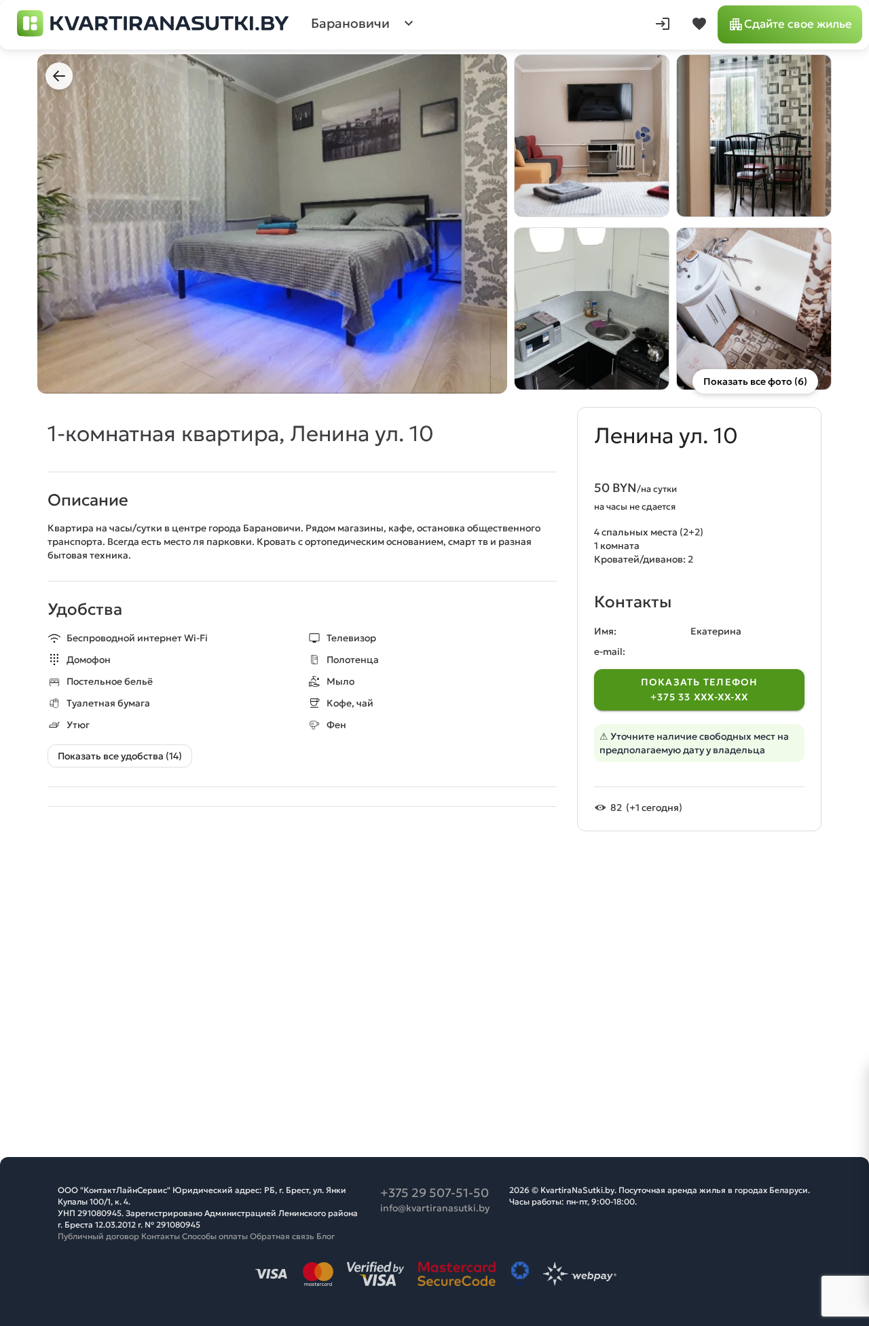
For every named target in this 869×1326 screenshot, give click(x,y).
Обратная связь (282, 1236)
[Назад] (59, 76)
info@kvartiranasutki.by (434, 1208)
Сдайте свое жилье (798, 24)
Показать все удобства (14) (120, 756)
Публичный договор (98, 1236)
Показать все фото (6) (755, 381)
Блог (325, 1236)
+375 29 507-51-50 (434, 1192)
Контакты (160, 1236)
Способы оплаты (215, 1236)
